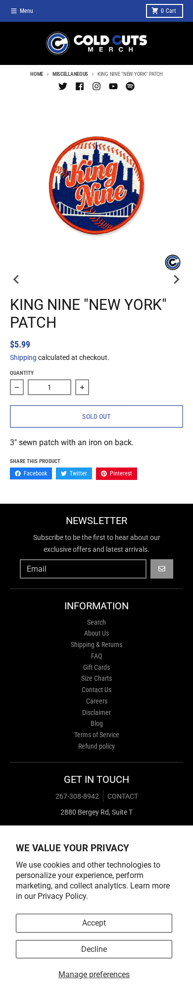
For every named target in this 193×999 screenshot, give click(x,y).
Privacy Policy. (63, 896)
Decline (94, 949)
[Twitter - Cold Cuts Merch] (62, 86)
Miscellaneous (70, 74)
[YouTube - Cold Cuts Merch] (113, 86)
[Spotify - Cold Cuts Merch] (130, 86)
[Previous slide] (17, 279)
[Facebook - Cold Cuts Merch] (79, 86)
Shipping (23, 357)
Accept (94, 923)
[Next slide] (176, 279)
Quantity (22, 373)
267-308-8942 (77, 796)
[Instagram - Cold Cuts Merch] (96, 86)
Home (36, 74)
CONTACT (122, 796)
